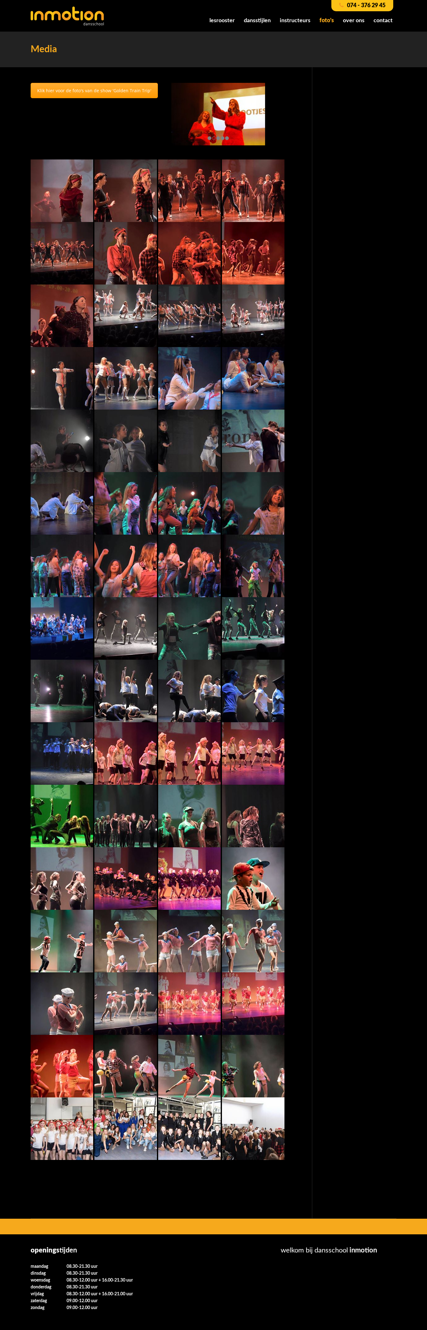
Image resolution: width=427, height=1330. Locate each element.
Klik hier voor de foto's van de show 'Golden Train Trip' (94, 90)
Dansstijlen (257, 20)
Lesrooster (222, 20)
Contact (383, 20)
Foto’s (326, 20)
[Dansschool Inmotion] (67, 15)
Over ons (353, 20)
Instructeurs (295, 20)
